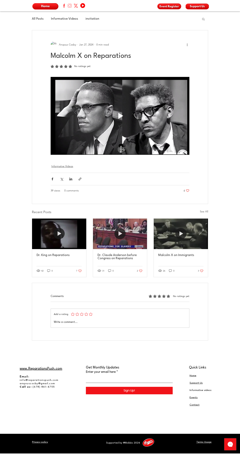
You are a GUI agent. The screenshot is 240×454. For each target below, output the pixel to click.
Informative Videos (64, 18)
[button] (203, 18)
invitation (92, 18)
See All (204, 211)
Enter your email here (101, 372)
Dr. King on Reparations (53, 255)
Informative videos (201, 390)
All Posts (38, 18)
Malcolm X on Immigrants (176, 255)
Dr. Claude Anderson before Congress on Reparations (117, 257)
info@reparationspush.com (39, 380)
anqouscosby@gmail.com (37, 383)
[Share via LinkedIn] (71, 179)
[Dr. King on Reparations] (59, 234)
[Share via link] (80, 179)
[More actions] (187, 44)
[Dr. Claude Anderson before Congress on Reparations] (120, 234)
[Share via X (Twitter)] (61, 179)
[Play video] (120, 116)
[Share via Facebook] (52, 179)
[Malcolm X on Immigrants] (181, 234)
